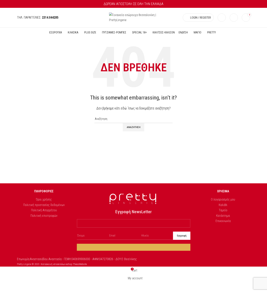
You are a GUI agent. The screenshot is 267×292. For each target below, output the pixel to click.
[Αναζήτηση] (222, 17)
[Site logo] (133, 17)
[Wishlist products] (234, 17)
